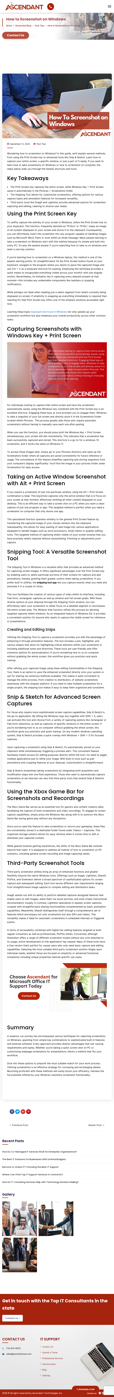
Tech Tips (39, 25)
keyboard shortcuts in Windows (49, 311)
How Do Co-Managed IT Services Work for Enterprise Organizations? (39, 1151)
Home (9, 25)
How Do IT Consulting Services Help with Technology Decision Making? (40, 1182)
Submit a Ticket (50, 1352)
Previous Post (20, 1125)
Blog (44, 1369)
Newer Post (95, 1125)
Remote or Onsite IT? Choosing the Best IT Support (30, 1166)
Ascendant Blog (23, 25)
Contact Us (11, 1318)
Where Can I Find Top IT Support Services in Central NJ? (32, 1174)
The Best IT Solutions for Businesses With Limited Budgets (34, 1159)
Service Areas (49, 1364)
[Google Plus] (23, 1111)
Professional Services (52, 1358)
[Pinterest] (28, 1111)
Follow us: (92, 1393)
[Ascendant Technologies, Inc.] (90, 6)
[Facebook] (12, 1111)
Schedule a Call (86, 1389)
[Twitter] (17, 1111)
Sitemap (46, 1375)
